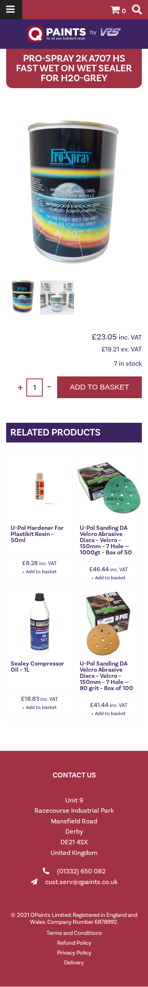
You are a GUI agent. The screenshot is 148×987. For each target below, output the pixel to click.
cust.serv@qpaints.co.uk (81, 882)
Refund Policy (74, 942)
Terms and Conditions (74, 933)
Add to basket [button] (41, 571)
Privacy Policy (74, 952)
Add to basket (99, 387)
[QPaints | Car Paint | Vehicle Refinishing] (74, 34)
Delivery (74, 962)
